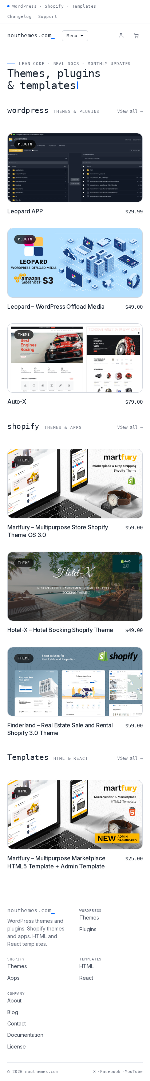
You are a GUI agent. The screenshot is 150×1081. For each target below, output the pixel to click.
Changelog (19, 16)
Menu (72, 35)
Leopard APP (25, 211)
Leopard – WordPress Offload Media (55, 306)
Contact (16, 1023)
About (14, 1000)
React (86, 978)
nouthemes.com (29, 35)
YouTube (134, 1071)
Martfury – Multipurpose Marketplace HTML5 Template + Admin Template (56, 862)
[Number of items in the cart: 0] (136, 35)
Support (47, 16)
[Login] (120, 35)
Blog (12, 1012)
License (16, 1046)
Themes (89, 917)
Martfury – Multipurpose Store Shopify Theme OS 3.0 (57, 531)
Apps (13, 978)
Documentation (25, 1035)
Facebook (110, 1071)
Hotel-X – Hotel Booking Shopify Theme (60, 629)
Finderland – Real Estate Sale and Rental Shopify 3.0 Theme (59, 729)
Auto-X (16, 401)
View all (127, 111)
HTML (86, 966)
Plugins (87, 929)
